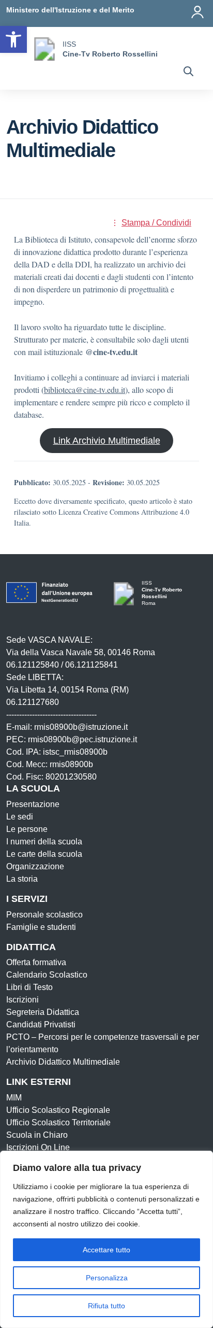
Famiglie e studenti (41, 927)
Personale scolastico (44, 914)
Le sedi (19, 816)
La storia (22, 878)
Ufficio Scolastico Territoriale (58, 1122)
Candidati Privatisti (40, 1024)
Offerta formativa (36, 962)
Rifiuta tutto (106, 1306)
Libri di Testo (29, 987)
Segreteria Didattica (42, 1012)
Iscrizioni (22, 999)
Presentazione (32, 804)
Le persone (27, 829)
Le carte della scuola (44, 854)
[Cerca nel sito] (188, 72)
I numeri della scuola (44, 841)
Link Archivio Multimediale (106, 440)
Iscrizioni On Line (38, 1147)
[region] (106, 1239)
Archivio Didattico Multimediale (63, 1061)
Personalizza (107, 1278)
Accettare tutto (106, 1250)
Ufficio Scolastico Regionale (58, 1110)
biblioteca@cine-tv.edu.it (84, 389)
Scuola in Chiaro (37, 1135)
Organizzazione (35, 866)
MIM (14, 1097)
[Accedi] (197, 12)
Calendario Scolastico (46, 974)
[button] (13, 39)
